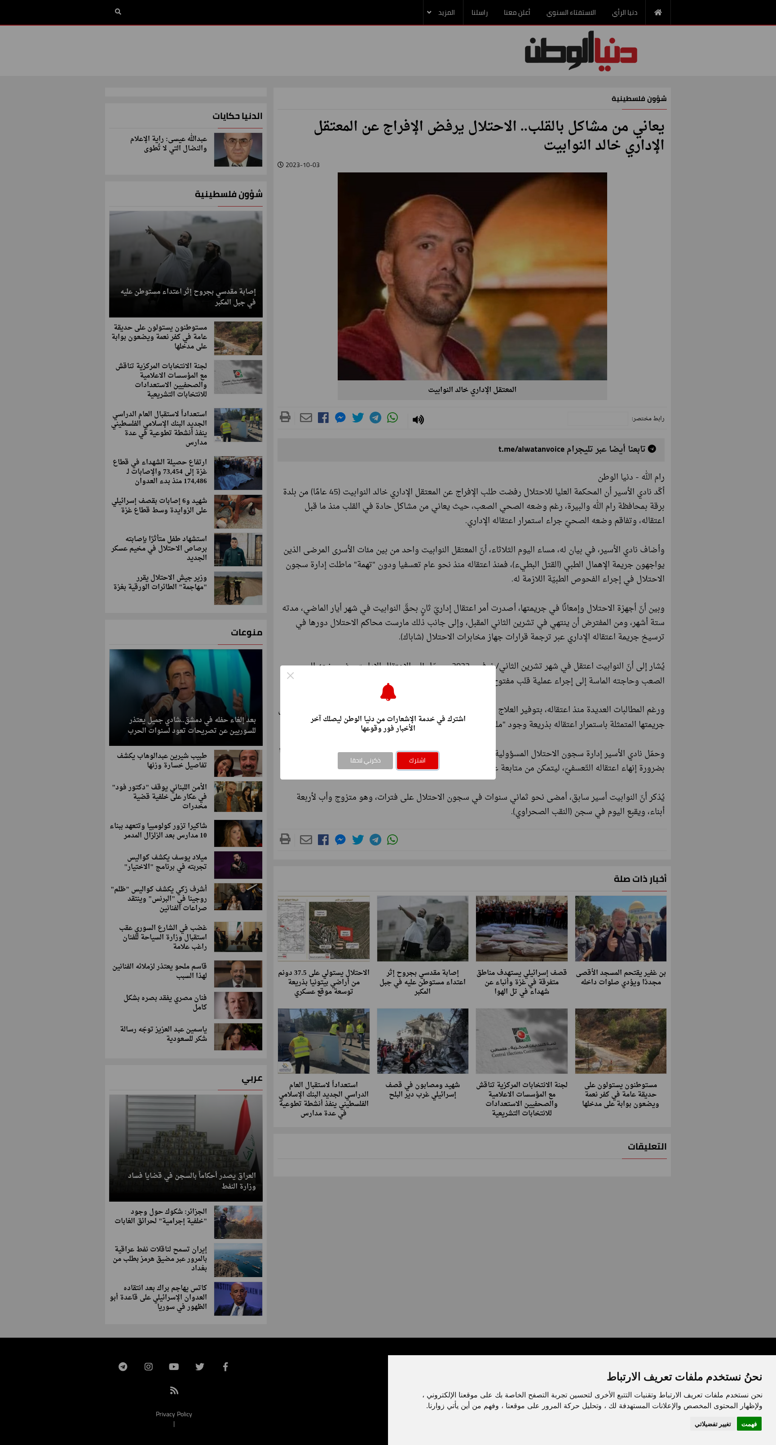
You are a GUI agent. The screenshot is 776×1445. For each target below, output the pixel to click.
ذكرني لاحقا (365, 760)
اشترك (417, 760)
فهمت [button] (749, 1423)
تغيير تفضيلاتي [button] (713, 1423)
